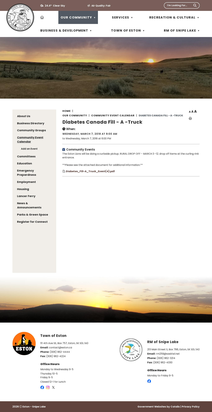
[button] (194, 5)
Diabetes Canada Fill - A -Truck (161, 115)
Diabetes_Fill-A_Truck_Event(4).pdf (90, 171)
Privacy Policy (191, 406)
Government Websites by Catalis (159, 406)
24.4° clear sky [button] (55, 5)
